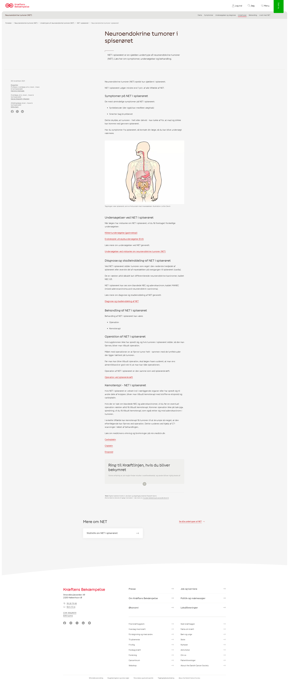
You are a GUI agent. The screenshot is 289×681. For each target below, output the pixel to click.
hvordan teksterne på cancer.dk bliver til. (156, 498)
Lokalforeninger (189, 607)
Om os (183, 655)
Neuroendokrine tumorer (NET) (18, 15)
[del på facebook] (12, 111)
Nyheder (184, 645)
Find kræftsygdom (136, 624)
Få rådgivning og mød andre (141, 634)
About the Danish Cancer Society (195, 665)
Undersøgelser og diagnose (225, 15)
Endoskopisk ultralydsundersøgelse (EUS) (124, 239)
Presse (132, 588)
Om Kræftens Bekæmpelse (143, 598)
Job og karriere (189, 588)
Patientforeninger (188, 660)
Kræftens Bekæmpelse (84, 589)
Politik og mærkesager (193, 598)
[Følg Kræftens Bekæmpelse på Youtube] (89, 623)
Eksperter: (14, 85)
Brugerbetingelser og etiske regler (118, 678)
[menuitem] (236, 6)
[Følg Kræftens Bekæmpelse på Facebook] (64, 623)
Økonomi (134, 607)
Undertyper (242, 15)
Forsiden (8, 23)
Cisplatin (109, 445)
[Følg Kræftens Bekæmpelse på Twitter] (77, 623)
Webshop (133, 665)
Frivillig (132, 645)
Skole (183, 639)
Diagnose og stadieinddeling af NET (122, 301)
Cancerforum (134, 660)
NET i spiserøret (83, 23)
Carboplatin (110, 439)
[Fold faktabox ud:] (144, 484)
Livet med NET (264, 15)
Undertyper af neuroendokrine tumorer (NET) (57, 23)
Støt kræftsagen (188, 624)
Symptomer (208, 15)
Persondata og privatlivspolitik (143, 678)
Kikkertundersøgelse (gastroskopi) (121, 232)
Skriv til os (71, 607)
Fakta (200, 15)
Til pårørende (134, 639)
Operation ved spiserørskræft (119, 377)
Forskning (133, 655)
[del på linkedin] (22, 111)
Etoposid (109, 452)
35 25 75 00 (72, 603)
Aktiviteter (185, 650)
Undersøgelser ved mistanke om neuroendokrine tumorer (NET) (135, 251)
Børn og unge (186, 634)
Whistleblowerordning (96, 678)
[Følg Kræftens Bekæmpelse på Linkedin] (83, 623)
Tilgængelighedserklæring (166, 678)
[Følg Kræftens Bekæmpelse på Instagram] (70, 623)
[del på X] (17, 111)
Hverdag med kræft (137, 629)
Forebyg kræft (135, 650)
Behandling (253, 15)
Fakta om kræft (187, 629)
